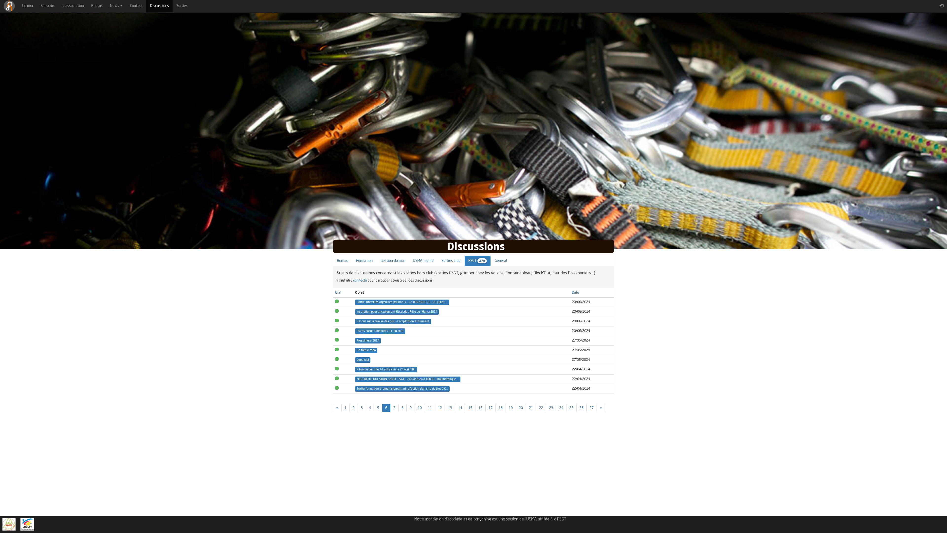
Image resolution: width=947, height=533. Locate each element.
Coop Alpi (363, 360)
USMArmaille (423, 261)
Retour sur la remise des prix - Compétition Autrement (393, 321)
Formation (364, 261)
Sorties (182, 6)
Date (575, 292)
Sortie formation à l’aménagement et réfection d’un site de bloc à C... (402, 388)
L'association (73, 6)
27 (592, 408)
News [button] (115, 6)
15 (470, 408)
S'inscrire (48, 6)
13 (450, 408)
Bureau (342, 261)
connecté (360, 280)
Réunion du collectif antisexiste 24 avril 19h (386, 369)
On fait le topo (366, 350)
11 (430, 408)
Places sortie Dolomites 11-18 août (380, 331)
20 (521, 408)
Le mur (27, 6)
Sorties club (450, 261)
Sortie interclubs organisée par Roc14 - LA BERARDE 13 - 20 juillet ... (402, 302)
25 (571, 408)
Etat (338, 292)
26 (581, 408)
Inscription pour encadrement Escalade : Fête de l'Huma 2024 (397, 311)
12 (440, 408)
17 (490, 408)
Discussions (161, 6)
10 (420, 408)
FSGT (476, 261)
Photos (97, 6)
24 (561, 408)
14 (460, 408)
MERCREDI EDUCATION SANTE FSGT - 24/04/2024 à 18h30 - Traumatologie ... (408, 379)
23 (551, 408)
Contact (136, 6)
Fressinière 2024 (368, 340)
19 (511, 408)
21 (531, 408)
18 (501, 408)
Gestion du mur (393, 261)
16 (480, 408)
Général (501, 261)
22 (541, 408)
